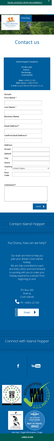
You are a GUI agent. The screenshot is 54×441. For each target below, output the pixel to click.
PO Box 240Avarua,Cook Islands (27, 293)
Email (27, 312)
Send (38, 206)
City (6, 158)
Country (8, 166)
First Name (9, 97)
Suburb (7, 153)
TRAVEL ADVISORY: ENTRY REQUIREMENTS (24, 2)
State (7, 162)
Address (8, 145)
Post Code (6, 174)
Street (7, 149)
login (40, 432)
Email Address (11, 126)
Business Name (11, 116)
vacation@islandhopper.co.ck (30, 85)
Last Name (9, 107)
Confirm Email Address (15, 135)
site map (15, 432)
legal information (28, 432)
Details (7, 94)
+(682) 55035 (32, 83)
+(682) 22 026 (29, 80)
